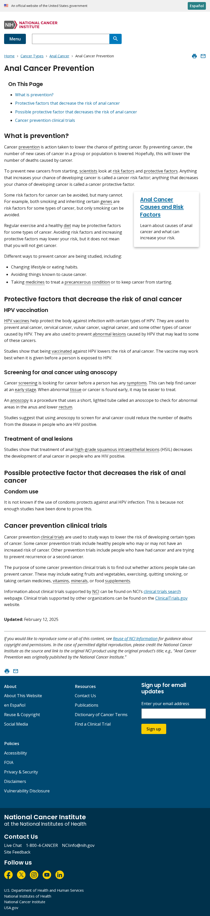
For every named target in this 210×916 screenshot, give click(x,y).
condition (101, 282)
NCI (95, 591)
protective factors (161, 171)
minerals (79, 581)
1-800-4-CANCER (42, 845)
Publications (86, 705)
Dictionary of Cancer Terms (101, 714)
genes (106, 201)
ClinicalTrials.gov (171, 598)
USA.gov (11, 907)
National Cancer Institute (24, 901)
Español (197, 5)
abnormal (102, 334)
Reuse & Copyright (22, 714)
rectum (65, 407)
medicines (35, 282)
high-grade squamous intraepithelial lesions (117, 449)
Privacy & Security (21, 772)
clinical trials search (162, 591)
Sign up (153, 729)
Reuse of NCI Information (135, 638)
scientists (88, 171)
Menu (15, 39)
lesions (119, 334)
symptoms (137, 383)
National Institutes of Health (27, 896)
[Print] (194, 56)
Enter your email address (165, 703)
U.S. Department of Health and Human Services (44, 890)
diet (67, 225)
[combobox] (70, 39)
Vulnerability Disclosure (27, 791)
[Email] (203, 56)
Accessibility (15, 753)
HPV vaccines (16, 321)
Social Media (16, 724)
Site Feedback (17, 852)
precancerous (78, 282)
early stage (25, 389)
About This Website (23, 695)
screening (27, 383)
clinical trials (52, 537)
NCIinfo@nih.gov (78, 845)
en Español (14, 705)
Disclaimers (15, 781)
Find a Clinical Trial (93, 724)
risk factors (123, 171)
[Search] (115, 39)
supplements (117, 581)
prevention (29, 147)
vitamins (61, 581)
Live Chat (13, 845)
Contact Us (85, 695)
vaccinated (62, 351)
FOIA (8, 762)
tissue (75, 389)
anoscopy (19, 400)
